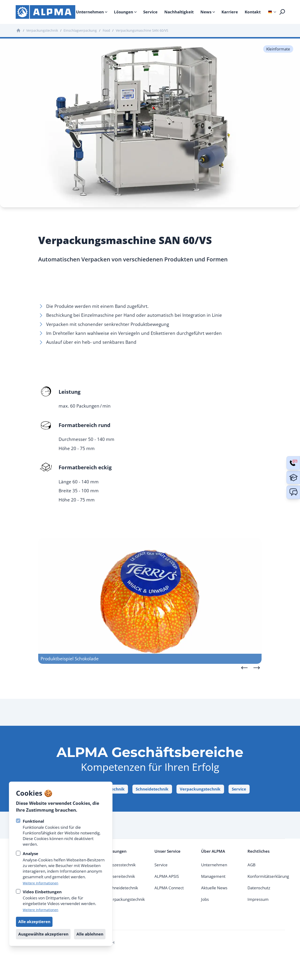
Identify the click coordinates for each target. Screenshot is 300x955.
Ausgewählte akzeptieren (43, 933)
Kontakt (253, 12)
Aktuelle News (214, 887)
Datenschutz (259, 887)
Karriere (229, 12)
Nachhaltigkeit (179, 12)
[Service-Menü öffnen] (293, 463)
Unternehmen (90, 12)
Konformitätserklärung (268, 876)
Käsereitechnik (121, 876)
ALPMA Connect (169, 887)
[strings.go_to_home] (45, 11)
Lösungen (123, 12)
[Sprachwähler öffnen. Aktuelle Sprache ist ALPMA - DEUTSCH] (270, 12)
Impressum (258, 899)
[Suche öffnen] (282, 12)
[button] (293, 492)
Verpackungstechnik (200, 789)
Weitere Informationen (40, 883)
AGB (251, 864)
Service (150, 12)
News (205, 12)
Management (213, 876)
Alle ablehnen (89, 933)
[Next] (257, 668)
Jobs (205, 899)
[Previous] (244, 668)
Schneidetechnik (152, 789)
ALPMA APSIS (166, 876)
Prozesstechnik (122, 864)
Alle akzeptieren (34, 921)
